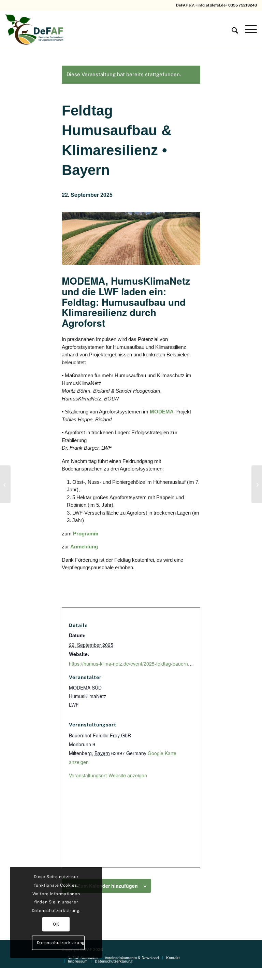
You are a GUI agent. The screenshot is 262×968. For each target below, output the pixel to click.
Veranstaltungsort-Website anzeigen (108, 775)
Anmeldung (84, 546)
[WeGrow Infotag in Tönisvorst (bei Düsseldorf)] (5, 484)
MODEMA (162, 411)
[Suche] (231, 29)
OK (56, 924)
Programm (85, 533)
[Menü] (247, 29)
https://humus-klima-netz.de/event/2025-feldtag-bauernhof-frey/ (137, 663)
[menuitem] (231, 29)
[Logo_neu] (35, 29)
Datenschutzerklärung (61, 942)
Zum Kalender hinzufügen (107, 885)
